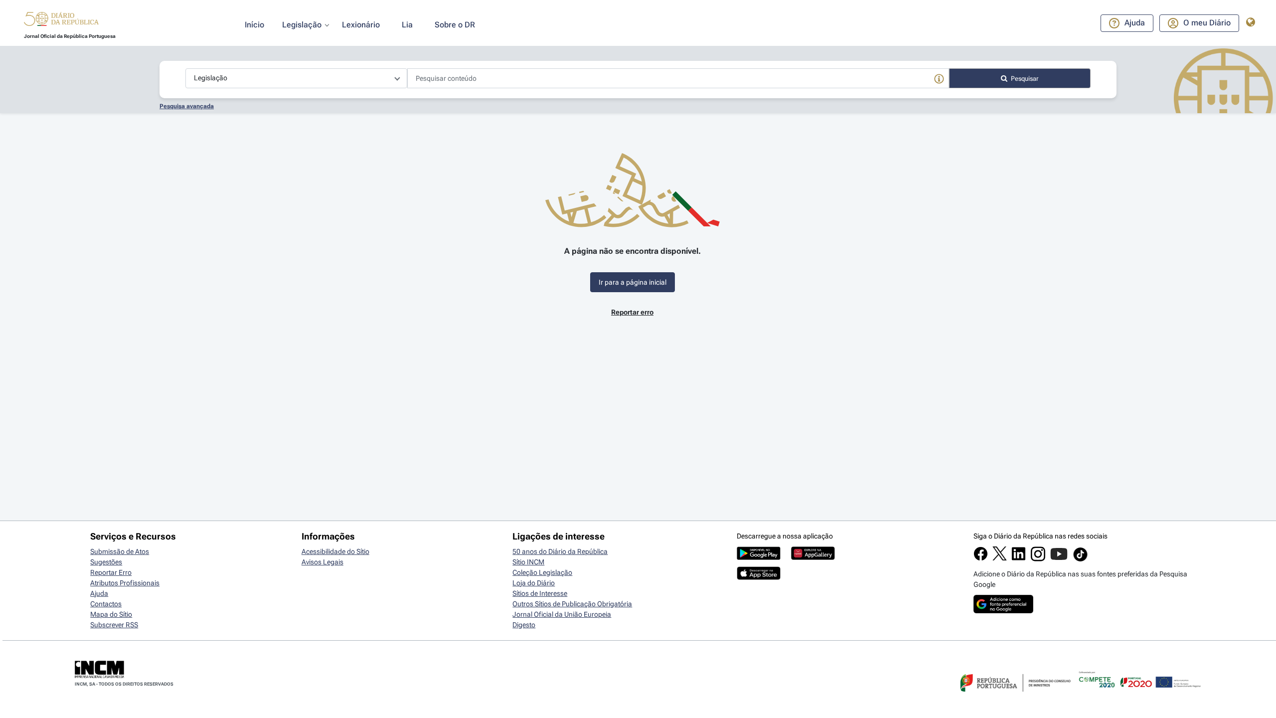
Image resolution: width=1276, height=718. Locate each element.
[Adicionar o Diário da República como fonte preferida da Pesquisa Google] (1003, 611)
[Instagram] (1038, 559)
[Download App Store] (759, 577)
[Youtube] (1059, 559)
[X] (999, 558)
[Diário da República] (61, 21)
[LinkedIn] (1018, 558)
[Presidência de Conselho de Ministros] (1014, 698)
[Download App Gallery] (813, 557)
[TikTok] (1080, 560)
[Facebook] (980, 558)
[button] (61, 20)
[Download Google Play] (759, 557)
